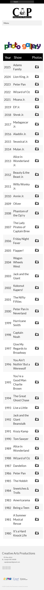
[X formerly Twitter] (6, 567)
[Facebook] (3, 567)
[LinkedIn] (9, 567)
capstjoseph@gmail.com (12, 562)
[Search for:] (22, 2)
